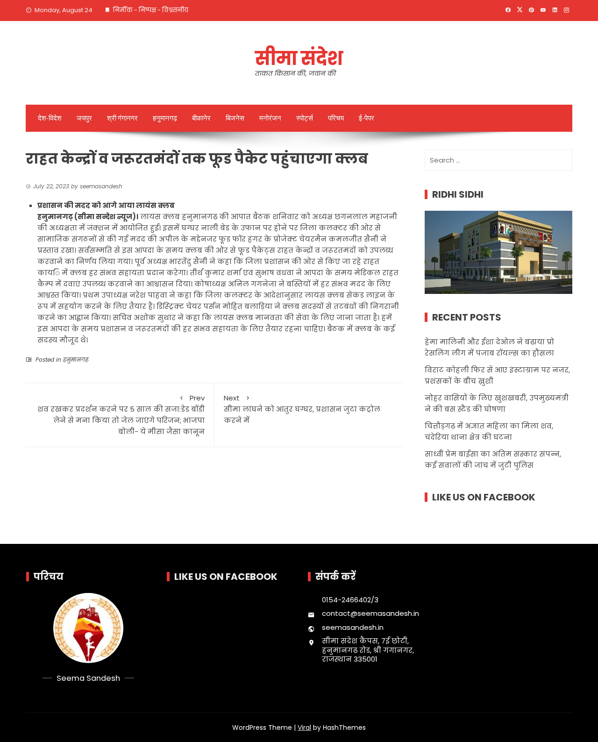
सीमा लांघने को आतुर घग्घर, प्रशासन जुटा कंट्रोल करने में (302, 409)
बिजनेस (235, 118)
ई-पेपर (366, 118)
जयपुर (84, 118)
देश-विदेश (50, 118)
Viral (304, 727)
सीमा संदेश (299, 58)
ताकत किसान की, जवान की (295, 73)
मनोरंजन (270, 118)
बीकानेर (201, 118)
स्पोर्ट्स (304, 118)
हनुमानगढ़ (165, 118)
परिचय (336, 118)
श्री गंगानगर (122, 118)
